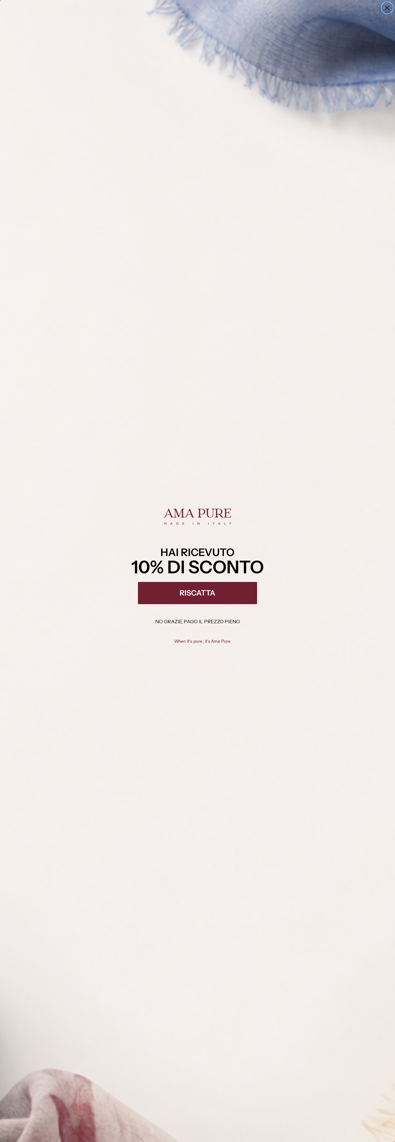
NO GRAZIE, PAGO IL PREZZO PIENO (197, 621)
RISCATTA (197, 592)
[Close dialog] (387, 7)
